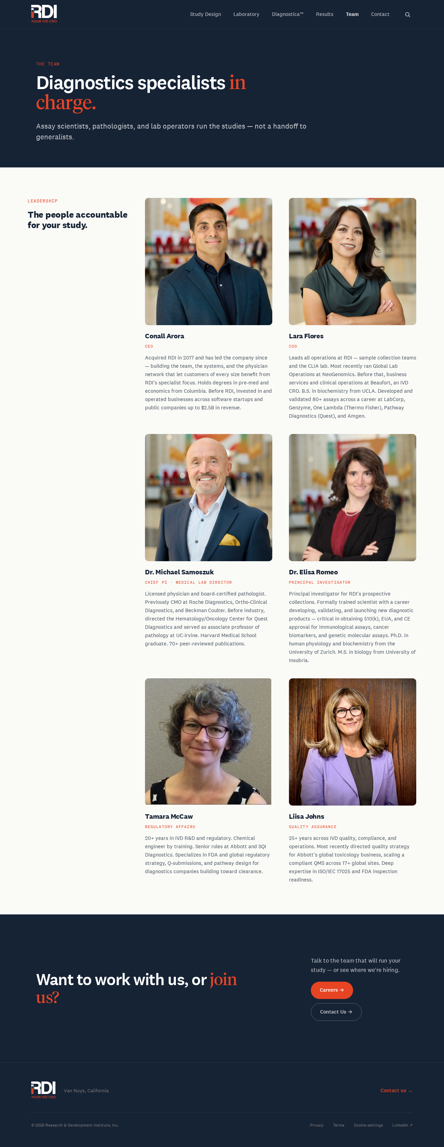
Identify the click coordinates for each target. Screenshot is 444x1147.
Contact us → (397, 1090)
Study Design (205, 14)
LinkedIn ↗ (402, 1125)
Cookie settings (368, 1125)
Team (352, 14)
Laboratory (246, 14)
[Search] (407, 14)
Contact (380, 14)
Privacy (317, 1125)
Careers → (332, 990)
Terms (338, 1125)
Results (324, 14)
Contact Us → (336, 1011)
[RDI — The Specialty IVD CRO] (44, 14)
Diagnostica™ (288, 14)
